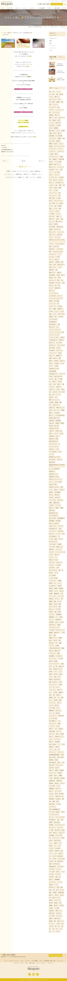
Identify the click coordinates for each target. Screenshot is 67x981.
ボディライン (57, 598)
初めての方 (55, 391)
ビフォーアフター (59, 549)
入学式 (54, 264)
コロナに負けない (59, 249)
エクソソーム (51, 619)
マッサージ (58, 91)
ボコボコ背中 (58, 609)
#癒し (27, 177)
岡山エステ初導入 (52, 757)
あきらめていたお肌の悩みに (57, 856)
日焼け (55, 676)
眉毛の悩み (58, 713)
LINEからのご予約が (53, 484)
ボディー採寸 (51, 256)
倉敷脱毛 (50, 143)
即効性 (59, 611)
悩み (55, 926)
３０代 (61, 593)
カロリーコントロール (53, 606)
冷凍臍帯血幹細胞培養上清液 (54, 754)
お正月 (60, 902)
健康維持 (60, 775)
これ (59, 536)
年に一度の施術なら (52, 536)
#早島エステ (26, 174)
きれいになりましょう (53, 541)
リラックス (56, 591)
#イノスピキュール (9, 174)
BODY (63, 533)
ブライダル (58, 931)
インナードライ (57, 505)
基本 (55, 205)
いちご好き (51, 793)
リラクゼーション (52, 151)
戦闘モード (51, 895)
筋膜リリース (57, 96)
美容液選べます (52, 471)
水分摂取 (60, 674)
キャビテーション (52, 99)
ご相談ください (52, 407)
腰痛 (60, 402)
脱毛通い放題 (61, 159)
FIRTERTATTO (61, 715)
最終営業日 (51, 759)
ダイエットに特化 (59, 835)
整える (50, 635)
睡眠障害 (50, 905)
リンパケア (59, 583)
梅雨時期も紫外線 (52, 866)
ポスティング (59, 295)
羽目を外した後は (57, 840)
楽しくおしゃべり (57, 229)
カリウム (50, 676)
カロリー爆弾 (51, 915)
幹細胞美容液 (51, 617)
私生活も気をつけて (52, 324)
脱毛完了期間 (51, 135)
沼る (56, 643)
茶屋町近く (51, 316)
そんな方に (58, 347)
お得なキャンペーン (52, 267)
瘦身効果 (61, 94)
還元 (55, 697)
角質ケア (50, 433)
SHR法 (50, 208)
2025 (63, 762)
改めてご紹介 (56, 425)
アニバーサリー (52, 923)
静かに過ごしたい (52, 345)
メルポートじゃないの (53, 443)
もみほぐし (62, 783)
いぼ (50, 858)
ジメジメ (63, 871)
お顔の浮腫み (51, 436)
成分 (59, 876)
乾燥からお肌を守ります (53, 441)
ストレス (50, 700)
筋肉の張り (57, 783)
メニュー (57, 169)
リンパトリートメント (59, 109)
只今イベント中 (52, 562)
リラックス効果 (52, 707)
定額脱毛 (59, 138)
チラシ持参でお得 (52, 295)
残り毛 (50, 666)
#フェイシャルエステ (22, 171)
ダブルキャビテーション (60, 630)
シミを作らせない (60, 866)
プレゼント (51, 557)
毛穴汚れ (61, 433)
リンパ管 (58, 785)
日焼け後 (54, 120)
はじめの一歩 (59, 459)
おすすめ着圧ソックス (59, 182)
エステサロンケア (52, 653)
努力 (62, 598)
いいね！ (50, 365)
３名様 (57, 567)
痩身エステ (61, 853)
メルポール (61, 143)
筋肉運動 (56, 402)
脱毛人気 (50, 224)
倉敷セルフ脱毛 (52, 198)
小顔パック (51, 174)
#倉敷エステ (21, 177)
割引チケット (57, 554)
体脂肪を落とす (57, 288)
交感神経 (50, 591)
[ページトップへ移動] (64, 955)
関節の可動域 (56, 778)
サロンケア (51, 288)
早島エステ (57, 259)
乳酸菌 (50, 358)
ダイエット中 (60, 526)
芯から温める (58, 798)
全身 (62, 926)
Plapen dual (51, 767)
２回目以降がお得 (59, 226)
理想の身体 (58, 262)
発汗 (55, 316)
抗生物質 (55, 700)
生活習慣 (62, 733)
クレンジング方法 (52, 500)
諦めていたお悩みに (52, 744)
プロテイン (60, 267)
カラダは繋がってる (52, 585)
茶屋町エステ (51, 262)
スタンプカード (62, 373)
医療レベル (51, 741)
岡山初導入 (58, 811)
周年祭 (50, 246)
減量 (59, 358)
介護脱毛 (58, 624)
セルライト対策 (57, 172)
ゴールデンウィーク (55, 837)
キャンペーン (58, 533)
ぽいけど (60, 451)
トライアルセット (60, 167)
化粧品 (61, 617)
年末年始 (50, 902)
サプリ (50, 404)
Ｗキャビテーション (52, 195)
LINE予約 (56, 224)
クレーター (51, 749)
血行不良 (55, 674)
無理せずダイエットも (60, 407)
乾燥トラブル (51, 507)
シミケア (56, 884)
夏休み (50, 889)
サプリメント (55, 104)
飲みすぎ (50, 840)
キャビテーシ (51, 796)
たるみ (57, 928)
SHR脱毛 (63, 130)
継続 (59, 604)
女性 (55, 285)
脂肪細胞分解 (56, 593)
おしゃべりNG (59, 342)
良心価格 (50, 593)
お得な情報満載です (60, 518)
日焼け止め (51, 850)
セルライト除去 (52, 102)
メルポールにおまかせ (53, 319)
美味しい (63, 275)
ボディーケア (58, 731)
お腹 (58, 819)
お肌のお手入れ (52, 510)
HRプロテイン (58, 788)
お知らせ (58, 762)
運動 (55, 601)
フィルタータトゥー (52, 715)
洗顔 (59, 570)
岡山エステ (57, 767)
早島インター (57, 115)
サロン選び (55, 692)
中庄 (50, 221)
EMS (64, 138)
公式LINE (51, 861)
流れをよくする (52, 327)
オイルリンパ (52, 48)
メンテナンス (58, 213)
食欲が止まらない (57, 918)
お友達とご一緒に (59, 430)
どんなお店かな (57, 412)
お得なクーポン (59, 562)
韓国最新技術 (51, 710)
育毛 (59, 749)
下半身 (50, 104)
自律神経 (55, 588)
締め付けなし (51, 643)
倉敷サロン (55, 832)
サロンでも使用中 (52, 575)
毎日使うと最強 (52, 731)
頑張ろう (50, 412)
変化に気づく (58, 913)
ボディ (51, 50)
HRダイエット (51, 355)
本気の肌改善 (57, 741)
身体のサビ (58, 694)
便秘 (63, 798)
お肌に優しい (51, 449)
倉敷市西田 (51, 115)
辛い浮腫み (51, 402)
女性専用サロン (60, 308)
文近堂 (60, 528)
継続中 (56, 539)
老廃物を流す (51, 549)
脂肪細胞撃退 (57, 879)
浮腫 (63, 384)
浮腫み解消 (51, 598)
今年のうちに (51, 533)
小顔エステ (51, 161)
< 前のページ (5, 161)
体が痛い (50, 845)
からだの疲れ (61, 177)
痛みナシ (59, 133)
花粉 (62, 280)
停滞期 (50, 604)
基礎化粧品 (56, 128)
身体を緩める (51, 910)
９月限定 (60, 684)
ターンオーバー (58, 869)
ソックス (50, 489)
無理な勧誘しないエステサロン (54, 456)
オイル (57, 327)
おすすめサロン (52, 216)
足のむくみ (55, 180)
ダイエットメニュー (52, 772)
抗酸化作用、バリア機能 (53, 438)
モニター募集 (58, 565)
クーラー (60, 671)
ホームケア (51, 259)
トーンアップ (58, 394)
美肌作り (61, 203)
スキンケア (51, 205)
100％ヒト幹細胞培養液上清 (54, 809)
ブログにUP (51, 552)
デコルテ (57, 449)
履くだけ (55, 640)
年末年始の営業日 (52, 762)
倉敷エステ (51, 117)
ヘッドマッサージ (52, 702)
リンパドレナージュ (52, 148)
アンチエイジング (52, 107)
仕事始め (56, 759)
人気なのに (56, 489)
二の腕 (61, 819)
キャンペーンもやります (60, 817)
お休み (50, 668)
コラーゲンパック (52, 303)
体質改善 (62, 423)
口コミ (50, 692)
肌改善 (59, 723)
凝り (60, 843)
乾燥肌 (50, 502)
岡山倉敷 (55, 661)
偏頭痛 (54, 308)
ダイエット (51, 237)
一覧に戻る (23, 161)
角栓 (50, 394)
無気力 (57, 801)
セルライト (59, 99)
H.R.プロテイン (61, 832)
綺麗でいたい (61, 666)
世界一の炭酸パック (52, 720)
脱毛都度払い (54, 159)
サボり (50, 190)
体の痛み (50, 775)
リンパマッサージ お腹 (59, 332)
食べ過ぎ (62, 837)
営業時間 (55, 902)
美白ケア (59, 120)
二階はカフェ (51, 430)
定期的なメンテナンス (53, 637)
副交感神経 (61, 588)
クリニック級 (51, 811)
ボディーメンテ (52, 733)
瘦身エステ (51, 879)
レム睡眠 (50, 908)
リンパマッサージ (60, 231)
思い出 (57, 889)
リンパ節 (62, 632)
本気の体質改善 (52, 275)
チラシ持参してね (59, 656)
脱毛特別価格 (51, 656)
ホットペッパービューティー (54, 663)
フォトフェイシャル (52, 138)
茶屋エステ (51, 770)
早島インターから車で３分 (54, 523)
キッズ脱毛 (58, 256)
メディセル (51, 96)
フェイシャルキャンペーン (54, 446)
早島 (64, 185)
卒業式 (50, 264)
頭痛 (56, 876)
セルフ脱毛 (58, 198)
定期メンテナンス (59, 910)
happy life (51, 497)
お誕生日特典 (51, 282)
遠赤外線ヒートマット (60, 796)
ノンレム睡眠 (56, 908)
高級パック (51, 728)
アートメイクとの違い (53, 718)
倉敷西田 (50, 164)
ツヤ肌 (54, 384)
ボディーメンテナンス (53, 192)
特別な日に (61, 728)
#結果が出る (19, 174)
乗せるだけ (51, 572)
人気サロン (58, 211)
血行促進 (50, 425)
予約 (55, 861)
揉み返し (62, 389)
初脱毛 (50, 892)
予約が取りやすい (52, 624)
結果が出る (59, 272)
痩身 (51, 40)
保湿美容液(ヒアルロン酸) (54, 476)
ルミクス (58, 130)
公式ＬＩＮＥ (58, 282)
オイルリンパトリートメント (59, 146)
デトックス (51, 705)
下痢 (50, 897)
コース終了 (51, 539)
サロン (56, 397)
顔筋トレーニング (52, 167)
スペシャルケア (60, 827)
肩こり (56, 117)
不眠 (50, 801)
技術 (59, 926)
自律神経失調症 (61, 892)
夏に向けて (51, 611)
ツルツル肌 (58, 804)
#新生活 (39, 177)
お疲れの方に (51, 423)
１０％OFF (51, 926)
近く (53, 221)
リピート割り (60, 658)
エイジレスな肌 (52, 871)
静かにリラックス (52, 231)
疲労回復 (57, 423)
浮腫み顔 (50, 583)
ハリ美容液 (51, 154)
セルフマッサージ (52, 689)
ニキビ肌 (63, 744)
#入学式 (14, 171)
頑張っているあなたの (53, 681)
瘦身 (57, 94)
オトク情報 (60, 378)
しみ (50, 856)
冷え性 (50, 180)
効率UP (56, 793)
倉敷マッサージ (52, 218)
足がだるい (61, 180)
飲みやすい (55, 358)
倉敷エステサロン (59, 221)
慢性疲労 (50, 588)
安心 (59, 391)
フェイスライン (52, 614)
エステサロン (51, 185)
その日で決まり (52, 567)
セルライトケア (52, 386)
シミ (59, 744)
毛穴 (57, 203)
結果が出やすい (57, 632)
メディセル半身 (52, 546)
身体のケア (57, 705)
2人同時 (55, 187)
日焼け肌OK (51, 622)
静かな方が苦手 (52, 347)
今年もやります (56, 246)
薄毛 (55, 749)
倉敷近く (50, 360)
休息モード (57, 895)
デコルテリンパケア (52, 306)
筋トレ (59, 676)
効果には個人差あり (52, 321)
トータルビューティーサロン (54, 627)
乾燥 (60, 208)
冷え (55, 583)
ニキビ (55, 845)
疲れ (50, 931)
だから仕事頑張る (57, 492)
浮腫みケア (56, 843)
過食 (55, 921)
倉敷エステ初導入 (60, 757)
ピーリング (56, 433)
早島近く (63, 811)
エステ (53, 91)
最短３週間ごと (58, 619)
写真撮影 (59, 580)
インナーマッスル (60, 596)
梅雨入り (58, 871)
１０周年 (58, 923)
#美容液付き (37, 171)
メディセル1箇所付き (53, 451)
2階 (54, 410)
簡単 (59, 640)
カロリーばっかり (59, 915)
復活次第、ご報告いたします (54, 417)
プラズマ (50, 739)
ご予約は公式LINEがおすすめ (54, 648)
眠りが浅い (62, 905)
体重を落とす (51, 269)
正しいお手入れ (60, 500)
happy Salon (57, 497)
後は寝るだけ (61, 339)
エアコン (55, 671)
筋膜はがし (58, 141)
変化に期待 (51, 824)
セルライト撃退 (52, 203)
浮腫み (62, 663)
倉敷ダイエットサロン (56, 897)
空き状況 (50, 376)
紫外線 (50, 863)
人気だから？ (62, 489)
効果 (50, 159)
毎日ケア (50, 640)
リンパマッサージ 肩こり (54, 337)
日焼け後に (51, 884)
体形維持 (50, 900)
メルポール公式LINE (58, 481)
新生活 (59, 277)
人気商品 (57, 645)
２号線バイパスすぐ (52, 526)
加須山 (58, 653)
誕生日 (57, 218)
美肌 (59, 285)
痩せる (57, 733)
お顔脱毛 (50, 301)
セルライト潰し (52, 141)
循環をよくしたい (59, 546)
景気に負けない (52, 249)
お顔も (50, 314)
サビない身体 (51, 125)
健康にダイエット (52, 272)
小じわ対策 (51, 505)
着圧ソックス (51, 182)
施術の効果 (61, 793)
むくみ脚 (50, 311)
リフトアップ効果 (58, 161)
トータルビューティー (53, 177)
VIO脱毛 (61, 156)
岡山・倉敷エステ (57, 679)
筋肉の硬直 (62, 778)
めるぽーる (51, 285)
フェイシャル (53, 45)
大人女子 (58, 726)
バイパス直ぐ (55, 190)
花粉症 (63, 282)
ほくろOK (61, 622)
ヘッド (50, 687)
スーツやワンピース (52, 580)
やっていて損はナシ (52, 544)
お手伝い (60, 681)
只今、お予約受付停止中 (60, 415)
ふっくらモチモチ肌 (61, 858)
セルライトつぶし (52, 882)
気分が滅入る (51, 876)
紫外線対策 (57, 850)
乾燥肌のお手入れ (56, 502)
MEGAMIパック (52, 887)
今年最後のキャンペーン (59, 736)
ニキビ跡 (54, 858)
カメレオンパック (52, 827)
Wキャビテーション (59, 765)
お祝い (62, 923)
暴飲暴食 (50, 921)
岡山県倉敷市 (51, 520)
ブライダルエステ (52, 806)
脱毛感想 (50, 146)
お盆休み (50, 671)
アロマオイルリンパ (52, 254)
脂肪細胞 (50, 632)
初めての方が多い (52, 459)
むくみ (61, 928)
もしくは (50, 481)
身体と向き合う (52, 913)
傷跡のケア (58, 746)
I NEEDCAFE (60, 531)
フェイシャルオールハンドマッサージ (56, 298)
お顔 (53, 394)
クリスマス (55, 208)
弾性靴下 (60, 637)
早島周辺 (56, 770)
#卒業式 (8, 171)
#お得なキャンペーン (36, 174)
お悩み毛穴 (51, 397)
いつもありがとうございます (57, 251)
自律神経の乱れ (59, 780)
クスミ (59, 720)
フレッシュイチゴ (58, 791)
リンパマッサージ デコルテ (54, 334)
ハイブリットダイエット (53, 293)
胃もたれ (62, 895)
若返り (58, 107)
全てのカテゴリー (54, 38)
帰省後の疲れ (51, 420)
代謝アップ (51, 363)
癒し (55, 277)
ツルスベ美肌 (51, 630)
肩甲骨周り (51, 783)
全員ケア (59, 384)
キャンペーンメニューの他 (60, 552)
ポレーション (51, 817)
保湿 (55, 611)
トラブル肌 (51, 848)
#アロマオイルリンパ (11, 177)
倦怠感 (53, 801)
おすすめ (50, 128)
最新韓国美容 (51, 788)
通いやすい (62, 591)
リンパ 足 (51, 332)
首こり (50, 308)
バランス (58, 707)
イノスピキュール (60, 151)
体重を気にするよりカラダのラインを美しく (56, 240)
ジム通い (50, 778)
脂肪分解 (50, 679)
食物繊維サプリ (59, 355)
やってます (51, 378)
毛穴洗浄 (59, 352)
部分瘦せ (50, 661)
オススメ (56, 572)
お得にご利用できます (58, 376)
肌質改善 (54, 892)
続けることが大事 (52, 518)
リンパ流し (58, 389)
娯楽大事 (50, 492)
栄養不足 (50, 918)
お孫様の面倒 (58, 420)
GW (50, 837)
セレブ (56, 728)
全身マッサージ (61, 117)
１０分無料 (56, 365)
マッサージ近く (52, 94)
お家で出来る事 (57, 822)
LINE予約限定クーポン (53, 373)
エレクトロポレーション (53, 156)
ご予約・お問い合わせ (56, 4)
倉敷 (50, 91)
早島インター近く (61, 314)
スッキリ (54, 314)
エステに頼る (60, 316)
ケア (53, 931)
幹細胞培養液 (58, 614)
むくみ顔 (59, 381)
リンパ (56, 557)
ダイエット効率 (52, 785)
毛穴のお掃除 (56, 301)
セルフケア (58, 687)
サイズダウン (51, 565)
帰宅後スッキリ (52, 342)
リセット (50, 843)
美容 (56, 666)
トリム (58, 697)
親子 (54, 889)
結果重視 (58, 102)
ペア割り (50, 187)
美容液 (61, 487)
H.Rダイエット (52, 290)
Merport (55, 143)
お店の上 (50, 410)
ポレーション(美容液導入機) (54, 468)
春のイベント (51, 609)
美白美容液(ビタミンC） (53, 474)
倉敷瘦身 (59, 205)
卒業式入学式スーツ (60, 264)
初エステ (62, 889)
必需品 (60, 643)
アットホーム (51, 454)
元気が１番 (51, 650)
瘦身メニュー (51, 415)
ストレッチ (59, 601)
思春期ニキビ (51, 746)
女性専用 (50, 229)
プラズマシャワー (52, 752)
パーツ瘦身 (51, 830)
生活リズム (51, 736)
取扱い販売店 (51, 835)
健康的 (63, 648)
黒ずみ (63, 391)
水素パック (58, 436)
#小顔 (31, 171)
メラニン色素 (51, 869)
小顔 (53, 928)
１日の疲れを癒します (53, 339)
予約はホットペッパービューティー (55, 479)
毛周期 (50, 133)
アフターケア (51, 243)
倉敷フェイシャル (57, 164)
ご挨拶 (61, 218)
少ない (50, 391)
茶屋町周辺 (62, 770)
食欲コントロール (60, 921)
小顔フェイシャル (52, 234)
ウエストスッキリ (57, 900)
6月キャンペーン (60, 350)
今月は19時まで (52, 350)
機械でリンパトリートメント (54, 399)
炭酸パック (54, 381)
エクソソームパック (52, 658)
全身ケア (55, 775)
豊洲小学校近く (60, 861)
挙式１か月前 (57, 830)
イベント (50, 172)
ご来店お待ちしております (54, 368)
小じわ (59, 845)
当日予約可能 (58, 520)
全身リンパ (59, 702)
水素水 (50, 694)
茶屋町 (60, 185)
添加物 (60, 700)
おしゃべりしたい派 (60, 345)
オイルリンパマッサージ (58, 200)
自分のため (51, 494)
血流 (59, 324)
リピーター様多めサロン (53, 515)
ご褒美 (54, 635)
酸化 (54, 694)
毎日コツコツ (59, 689)
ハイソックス (51, 645)
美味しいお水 (58, 122)
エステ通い (55, 604)
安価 (61, 169)
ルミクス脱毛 (58, 125)
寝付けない (56, 905)
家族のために (57, 494)
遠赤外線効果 (51, 798)
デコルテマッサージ (52, 352)
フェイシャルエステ (56, 112)
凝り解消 (59, 585)
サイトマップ (50, 963)
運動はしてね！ (57, 650)
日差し (61, 850)
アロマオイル (51, 109)
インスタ (62, 363)
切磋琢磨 (62, 410)
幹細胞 (61, 507)
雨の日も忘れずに (56, 863)
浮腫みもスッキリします (53, 559)
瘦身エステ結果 (59, 887)
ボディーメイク (57, 237)
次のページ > (41, 161)
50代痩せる (56, 360)
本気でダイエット (56, 404)
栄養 (56, 269)
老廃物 (57, 216)
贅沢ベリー (51, 791)
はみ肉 (50, 832)
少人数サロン (51, 389)
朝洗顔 (60, 187)
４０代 (50, 596)
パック (57, 617)
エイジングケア (52, 726)
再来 (55, 378)
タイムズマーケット (52, 531)
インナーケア (51, 122)
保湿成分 (57, 507)
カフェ (58, 410)
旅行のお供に (51, 169)
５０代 (54, 596)
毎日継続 (50, 822)
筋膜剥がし (60, 772)
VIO (50, 928)
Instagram (57, 363)
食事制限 (50, 601)
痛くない (50, 200)
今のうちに (61, 539)
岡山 (56, 185)
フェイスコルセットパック (59, 824)
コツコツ (50, 853)
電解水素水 (61, 692)
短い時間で (60, 306)
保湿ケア (56, 154)
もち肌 (50, 384)
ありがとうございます (53, 570)
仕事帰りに (62, 337)
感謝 (50, 251)
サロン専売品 (51, 213)
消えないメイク (58, 710)
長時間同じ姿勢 (52, 780)
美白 (50, 120)
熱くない (54, 133)
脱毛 (51, 43)
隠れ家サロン (58, 386)
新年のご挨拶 (51, 765)
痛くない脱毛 (59, 234)
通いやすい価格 (52, 226)
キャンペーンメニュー (53, 684)
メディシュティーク (52, 723)
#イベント (32, 177)
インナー (59, 254)
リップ (50, 713)
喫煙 (62, 697)
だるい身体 (51, 874)
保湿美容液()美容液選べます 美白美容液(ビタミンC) (57, 465)
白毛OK (56, 622)
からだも (62, 311)
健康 (62, 262)
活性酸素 (50, 697)
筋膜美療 (59, 544)
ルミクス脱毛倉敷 (59, 135)
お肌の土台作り (52, 130)
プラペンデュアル (57, 739)
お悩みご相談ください (53, 528)
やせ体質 (58, 275)
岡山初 (62, 754)
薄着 (59, 606)
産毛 (58, 303)
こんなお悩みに (57, 848)
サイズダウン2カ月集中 (53, 578)
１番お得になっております (54, 487)
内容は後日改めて (52, 819)
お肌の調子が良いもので (53, 513)
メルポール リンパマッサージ (54, 329)
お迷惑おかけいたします (57, 668)
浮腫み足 (50, 674)
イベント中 (51, 554)
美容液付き (51, 277)
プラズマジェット (60, 752)
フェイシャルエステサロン (54, 814)
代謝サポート (62, 360)
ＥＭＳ (59, 195)
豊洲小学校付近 (52, 804)
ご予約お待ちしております (54, 428)
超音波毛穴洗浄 (52, 462)
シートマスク (59, 882)
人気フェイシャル (52, 280)
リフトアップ (51, 211)
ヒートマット (56, 311)
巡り (50, 381)
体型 (59, 192)
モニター (55, 853)
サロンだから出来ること (60, 243)
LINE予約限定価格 (52, 371)
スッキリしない (57, 874)
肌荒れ (58, 280)
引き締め (63, 830)
